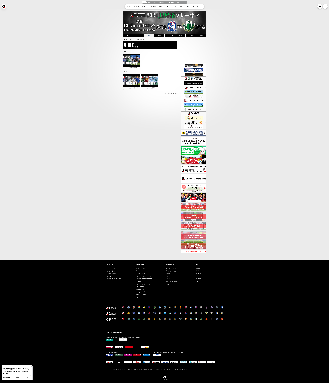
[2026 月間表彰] (193, 83)
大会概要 (201, 35)
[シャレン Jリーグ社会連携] (193, 114)
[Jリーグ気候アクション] (193, 118)
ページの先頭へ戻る (172, 93)
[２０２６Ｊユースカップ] (193, 100)
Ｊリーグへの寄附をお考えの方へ (191, 252)
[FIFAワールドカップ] (193, 70)
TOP (128, 35)
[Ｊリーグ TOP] (124, 39)
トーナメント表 (169, 35)
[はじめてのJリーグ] (193, 87)
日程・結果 (180, 35)
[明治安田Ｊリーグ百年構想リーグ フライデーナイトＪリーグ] (193, 74)
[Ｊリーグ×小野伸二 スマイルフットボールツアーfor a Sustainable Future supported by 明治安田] (193, 92)
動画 (149, 35)
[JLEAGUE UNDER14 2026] (193, 109)
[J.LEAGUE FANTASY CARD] (193, 96)
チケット (191, 35)
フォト (159, 35)
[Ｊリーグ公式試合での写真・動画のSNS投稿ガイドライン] (193, 122)
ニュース (138, 35)
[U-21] (193, 105)
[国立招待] (193, 65)
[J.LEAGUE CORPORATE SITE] (193, 127)
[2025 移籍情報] (193, 79)
